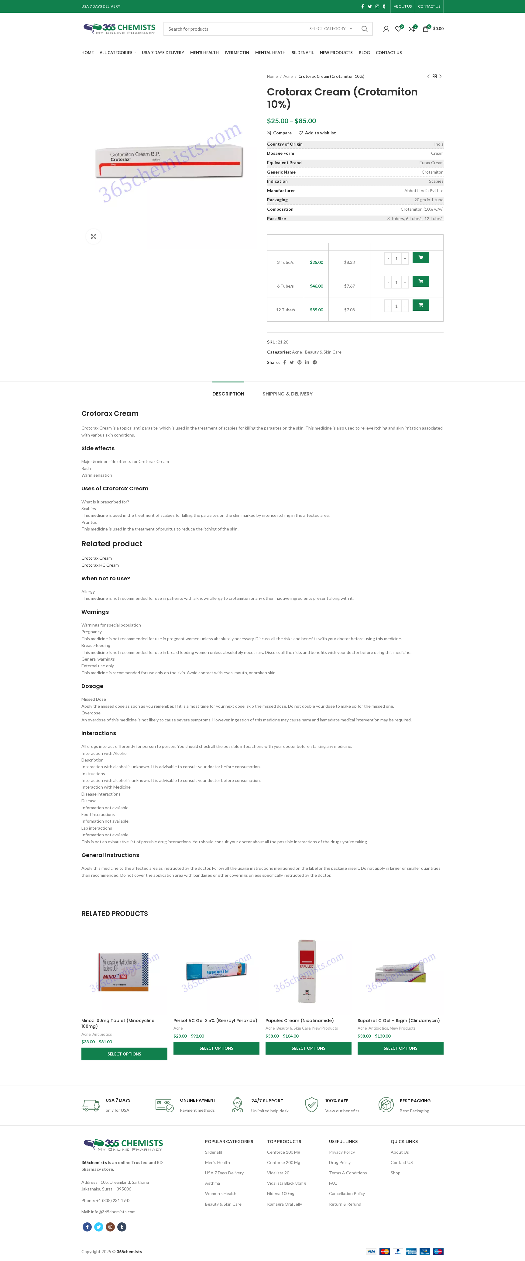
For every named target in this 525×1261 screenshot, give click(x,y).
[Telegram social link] (315, 362)
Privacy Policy (342, 1152)
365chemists (94, 1162)
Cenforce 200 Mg (283, 1162)
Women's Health (220, 1193)
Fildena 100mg (280, 1193)
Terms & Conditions (348, 1172)
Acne (288, 76)
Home (273, 76)
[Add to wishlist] (162, 966)
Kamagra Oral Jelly (284, 1204)
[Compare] (162, 938)
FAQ (333, 1183)
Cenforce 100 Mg (283, 1152)
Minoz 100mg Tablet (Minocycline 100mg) (117, 1023)
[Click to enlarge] (93, 236)
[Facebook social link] (362, 6)
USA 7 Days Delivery (224, 1172)
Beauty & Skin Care (323, 351)
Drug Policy (340, 1162)
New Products (325, 1028)
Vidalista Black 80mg (286, 1183)
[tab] (228, 391)
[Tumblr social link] (384, 6)
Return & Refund (345, 1204)
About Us (400, 1152)
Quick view (162, 952)
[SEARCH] (364, 29)
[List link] (123, 1186)
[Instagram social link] (377, 6)
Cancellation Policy (347, 1193)
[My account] (386, 29)
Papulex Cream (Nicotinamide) (300, 1020)
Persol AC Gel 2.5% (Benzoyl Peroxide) (215, 1020)
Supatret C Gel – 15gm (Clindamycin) (399, 1020)
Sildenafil (213, 1152)
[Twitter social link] (370, 6)
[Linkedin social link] (307, 362)
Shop (395, 1172)
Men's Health (217, 1162)
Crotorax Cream (96, 558)
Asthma (212, 1183)
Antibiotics (102, 1034)
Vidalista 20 (278, 1172)
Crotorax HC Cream (100, 565)
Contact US (402, 1162)
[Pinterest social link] (300, 362)
